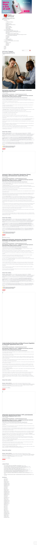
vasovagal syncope (6, 109)
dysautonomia (33, 197)
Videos (5, 46)
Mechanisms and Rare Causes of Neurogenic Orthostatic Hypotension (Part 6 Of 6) (17, 91)
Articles (7, 38)
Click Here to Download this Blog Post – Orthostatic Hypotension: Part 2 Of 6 (14, 418)
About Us (5, 20)
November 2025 (6, 484)
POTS (20, 446)
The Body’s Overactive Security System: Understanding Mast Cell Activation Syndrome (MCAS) (17, 474)
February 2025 (6, 489)
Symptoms (7, 43)
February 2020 (6, 511)
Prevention (7, 45)
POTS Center (8, 32)
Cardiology (5, 41)
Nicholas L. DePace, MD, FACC (7, 383)
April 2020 (5, 509)
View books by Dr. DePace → (6, 387)
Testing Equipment (6, 539)
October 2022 (6, 502)
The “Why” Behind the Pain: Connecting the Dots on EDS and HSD (13, 471)
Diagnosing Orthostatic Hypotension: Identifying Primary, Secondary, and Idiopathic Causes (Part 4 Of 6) (17, 240)
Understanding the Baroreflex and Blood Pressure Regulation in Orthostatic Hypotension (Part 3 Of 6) (18, 344)
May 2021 (5, 506)
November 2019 (6, 513)
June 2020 (5, 508)
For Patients (7, 37)
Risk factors (7, 44)
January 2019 (6, 516)
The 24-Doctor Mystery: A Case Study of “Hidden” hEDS (12, 468)
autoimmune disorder (6, 185)
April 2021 (5, 507)
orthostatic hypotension (18, 248)
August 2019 (6, 514)
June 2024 (5, 496)
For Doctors (7, 36)
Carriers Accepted (8, 26)
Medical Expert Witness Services (10, 24)
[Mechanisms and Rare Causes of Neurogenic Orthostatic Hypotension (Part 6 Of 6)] (18, 72)
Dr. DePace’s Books (8, 23)
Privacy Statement (23, 539)
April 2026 (5, 480)
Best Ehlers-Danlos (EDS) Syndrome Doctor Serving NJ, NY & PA (17, 34)
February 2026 (6, 481)
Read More (3, 148)
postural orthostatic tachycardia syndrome (12, 446)
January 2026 (6, 482)
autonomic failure (8, 183)
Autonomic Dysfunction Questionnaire (11, 35)
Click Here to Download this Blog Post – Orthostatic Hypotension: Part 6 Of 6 (14, 94)
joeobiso (6, 177)
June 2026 (5, 478)
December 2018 (6, 517)
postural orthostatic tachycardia (12, 439)
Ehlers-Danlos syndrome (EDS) (6, 455)
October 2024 (6, 493)
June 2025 (5, 487)
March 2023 (6, 498)
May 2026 (5, 479)
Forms (5, 47)
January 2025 (6, 490)
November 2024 (6, 492)
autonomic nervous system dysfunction (29, 384)
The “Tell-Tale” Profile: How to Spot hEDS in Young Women (12, 465)
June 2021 (5, 505)
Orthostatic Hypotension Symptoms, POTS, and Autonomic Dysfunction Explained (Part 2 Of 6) (17, 415)
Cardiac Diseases (8, 42)
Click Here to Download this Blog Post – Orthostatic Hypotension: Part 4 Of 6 (14, 243)
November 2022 (6, 501)
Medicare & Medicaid (9, 27)
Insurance (7, 25)
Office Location (8, 28)
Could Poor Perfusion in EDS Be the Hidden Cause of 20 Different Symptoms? (15, 467)
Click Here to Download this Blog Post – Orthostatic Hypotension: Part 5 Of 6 (14, 178)
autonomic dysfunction (12, 258)
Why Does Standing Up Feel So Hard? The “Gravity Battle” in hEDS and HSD (15, 466)
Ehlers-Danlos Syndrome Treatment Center (12, 33)
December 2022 (6, 500)
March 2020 (6, 510)
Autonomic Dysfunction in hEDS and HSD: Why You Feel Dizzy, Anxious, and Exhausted (16, 472)
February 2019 (6, 515)
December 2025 (6, 483)
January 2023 (6, 499)
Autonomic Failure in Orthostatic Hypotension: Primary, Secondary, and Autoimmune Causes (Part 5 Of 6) (16, 175)
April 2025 (5, 488)
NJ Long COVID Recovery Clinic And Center (12, 40)
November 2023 (6, 497)
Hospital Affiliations (8, 29)
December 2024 (6, 491)
